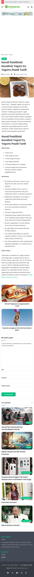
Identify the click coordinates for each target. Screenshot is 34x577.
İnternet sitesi (6, 386)
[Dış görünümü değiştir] (28, 7)
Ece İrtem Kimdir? (9, 502)
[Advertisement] (17, 35)
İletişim (3, 557)
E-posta (4, 377)
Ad (3, 369)
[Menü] (2, 7)
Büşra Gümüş (6, 74)
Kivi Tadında (24, 565)
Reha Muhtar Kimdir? (11, 525)
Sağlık (11, 54)
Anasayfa (5, 54)
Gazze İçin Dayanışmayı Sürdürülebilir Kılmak (12, 428)
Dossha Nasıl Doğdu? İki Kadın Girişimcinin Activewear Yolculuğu (16, 478)
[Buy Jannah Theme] (17, 13)
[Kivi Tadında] (12, 7)
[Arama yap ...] (32, 7)
